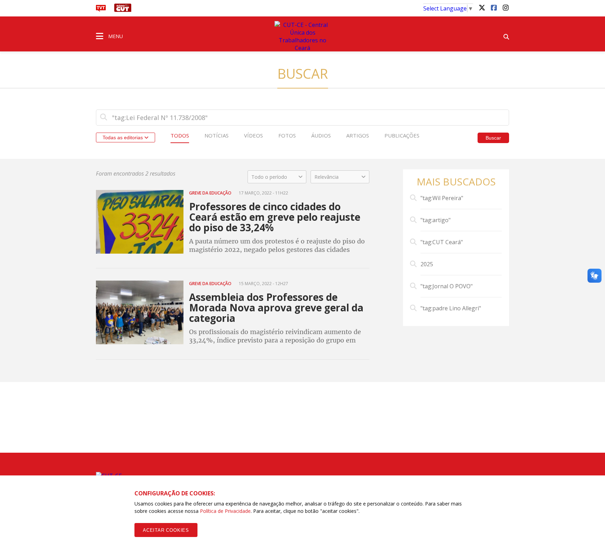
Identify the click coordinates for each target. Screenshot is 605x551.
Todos (180, 135)
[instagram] (505, 7)
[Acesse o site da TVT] (101, 10)
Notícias (216, 135)
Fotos (287, 135)
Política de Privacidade (225, 511)
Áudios (321, 135)
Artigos (357, 135)
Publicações (401, 135)
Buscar (493, 138)
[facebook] (493, 7)
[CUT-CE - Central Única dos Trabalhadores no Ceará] (302, 36)
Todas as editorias (123, 137)
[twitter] (481, 7)
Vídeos (253, 135)
